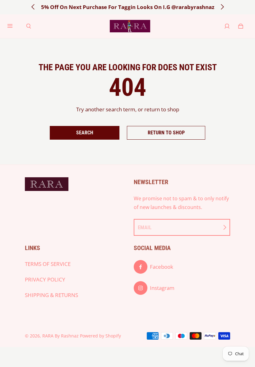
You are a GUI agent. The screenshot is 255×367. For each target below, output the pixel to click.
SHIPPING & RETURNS (51, 295)
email (144, 227)
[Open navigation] (14, 26)
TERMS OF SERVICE (48, 263)
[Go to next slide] (222, 7)
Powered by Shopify (100, 336)
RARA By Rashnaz (60, 336)
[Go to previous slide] (33, 7)
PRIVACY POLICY (45, 279)
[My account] (227, 26)
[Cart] (241, 26)
